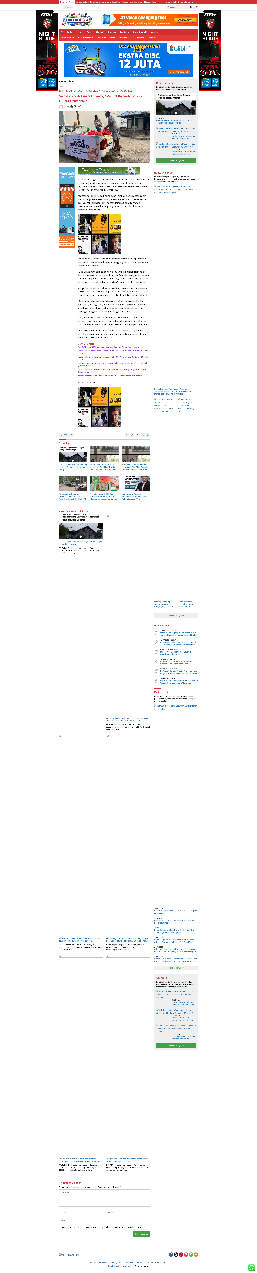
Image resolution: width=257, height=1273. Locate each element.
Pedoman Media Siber (157, 1262)
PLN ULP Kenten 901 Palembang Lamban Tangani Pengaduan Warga (108, 347)
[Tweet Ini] (132, 435)
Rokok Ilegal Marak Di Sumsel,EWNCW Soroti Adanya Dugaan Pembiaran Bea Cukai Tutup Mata (174, 940)
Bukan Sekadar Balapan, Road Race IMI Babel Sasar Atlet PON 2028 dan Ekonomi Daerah (184, 1003)
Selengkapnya (175, 160)
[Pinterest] (181, 1254)
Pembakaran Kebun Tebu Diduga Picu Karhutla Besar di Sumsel (175, 921)
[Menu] (61, 7)
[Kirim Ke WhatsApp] (148, 435)
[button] (191, 7)
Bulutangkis (124, 38)
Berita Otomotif (140, 32)
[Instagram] (186, 1254)
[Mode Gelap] (196, 7)
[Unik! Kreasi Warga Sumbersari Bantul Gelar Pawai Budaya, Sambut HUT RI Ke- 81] (176, 1012)
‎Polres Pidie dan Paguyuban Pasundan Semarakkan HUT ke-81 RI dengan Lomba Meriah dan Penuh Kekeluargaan (173, 391)
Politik (89, 32)
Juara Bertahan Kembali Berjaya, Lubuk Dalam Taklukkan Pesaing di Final (187, 604)
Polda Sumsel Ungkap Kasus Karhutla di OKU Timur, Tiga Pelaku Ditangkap (174, 931)
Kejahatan (101, 38)
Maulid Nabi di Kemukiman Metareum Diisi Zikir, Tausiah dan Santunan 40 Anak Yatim (154, 2)
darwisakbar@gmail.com (74, 106)
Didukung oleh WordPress (119, 1266)
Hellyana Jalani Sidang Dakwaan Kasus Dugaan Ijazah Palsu (175, 912)
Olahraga (112, 32)
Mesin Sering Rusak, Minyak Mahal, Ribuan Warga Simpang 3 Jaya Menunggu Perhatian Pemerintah (179, 681)
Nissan (112, 38)
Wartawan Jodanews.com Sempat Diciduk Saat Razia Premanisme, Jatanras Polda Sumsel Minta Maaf (176, 960)
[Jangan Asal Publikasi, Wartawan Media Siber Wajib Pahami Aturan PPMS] (136, 484)
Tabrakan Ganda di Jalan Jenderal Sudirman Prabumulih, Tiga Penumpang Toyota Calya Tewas (183, 1037)
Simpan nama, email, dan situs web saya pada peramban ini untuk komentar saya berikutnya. (101, 1227)
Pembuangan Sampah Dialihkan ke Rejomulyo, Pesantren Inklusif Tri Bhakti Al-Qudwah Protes (113, 364)
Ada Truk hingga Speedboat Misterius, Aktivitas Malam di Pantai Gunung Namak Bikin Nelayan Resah (175, 950)
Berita (69, 32)
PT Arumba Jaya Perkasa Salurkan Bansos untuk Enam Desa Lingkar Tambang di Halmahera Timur (176, 662)
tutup (55, 11)
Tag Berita (124, 32)
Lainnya (154, 32)
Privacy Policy (116, 1262)
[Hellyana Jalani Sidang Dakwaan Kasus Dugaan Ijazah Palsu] (176, 805)
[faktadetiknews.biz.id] (77, 19)
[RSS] (196, 1254)
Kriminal (79, 32)
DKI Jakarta (138, 38)
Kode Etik (103, 1262)
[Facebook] (171, 1254)
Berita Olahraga (85, 38)
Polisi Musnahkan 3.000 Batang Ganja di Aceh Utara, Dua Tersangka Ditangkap (178, 643)
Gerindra (152, 38)
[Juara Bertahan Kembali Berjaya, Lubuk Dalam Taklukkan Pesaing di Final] (188, 498)
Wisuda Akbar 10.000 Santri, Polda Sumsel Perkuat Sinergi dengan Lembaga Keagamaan (112, 370)
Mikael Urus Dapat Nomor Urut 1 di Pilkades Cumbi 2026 (175, 653)
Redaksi (129, 1262)
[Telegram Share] (143, 435)
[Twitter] (176, 1254)
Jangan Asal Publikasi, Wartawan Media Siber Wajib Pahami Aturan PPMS (110, 376)
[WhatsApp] (191, 1254)
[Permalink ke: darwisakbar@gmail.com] (61, 106)
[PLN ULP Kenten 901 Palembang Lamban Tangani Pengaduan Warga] (73, 454)
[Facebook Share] (127, 435)
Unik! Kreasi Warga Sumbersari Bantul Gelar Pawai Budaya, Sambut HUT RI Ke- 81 (183, 1019)
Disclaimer (140, 1262)
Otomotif (100, 32)
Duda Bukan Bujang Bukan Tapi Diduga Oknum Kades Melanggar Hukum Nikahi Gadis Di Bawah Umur (178, 633)
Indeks (68, 7)
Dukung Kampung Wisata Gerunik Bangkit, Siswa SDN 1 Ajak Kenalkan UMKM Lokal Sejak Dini (163, 604)
